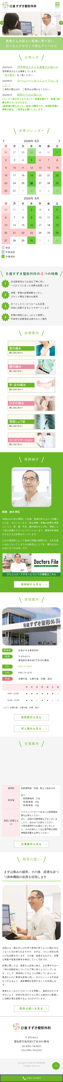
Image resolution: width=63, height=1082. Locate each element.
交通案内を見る (31, 844)
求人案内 (10, 75)
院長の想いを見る (31, 1008)
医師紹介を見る (31, 584)
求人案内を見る (31, 728)
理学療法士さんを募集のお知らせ (38, 67)
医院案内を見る (31, 717)
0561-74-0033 (33, 1046)
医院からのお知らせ (29, 94)
